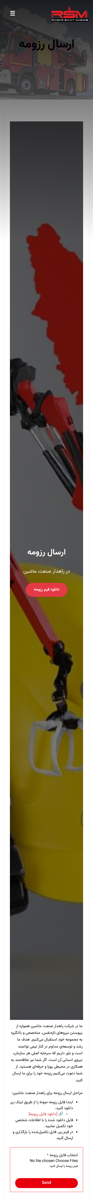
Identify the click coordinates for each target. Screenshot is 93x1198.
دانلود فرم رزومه (47, 590)
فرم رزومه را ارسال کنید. (63, 1166)
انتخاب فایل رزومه (62, 1155)
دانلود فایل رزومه (43, 1114)
